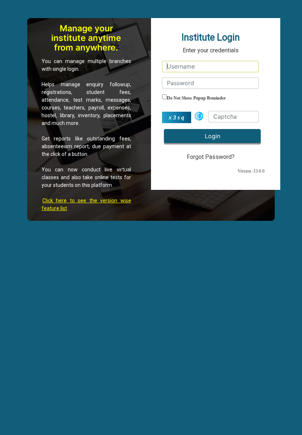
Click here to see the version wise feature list (86, 204)
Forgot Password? (211, 156)
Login (212, 136)
